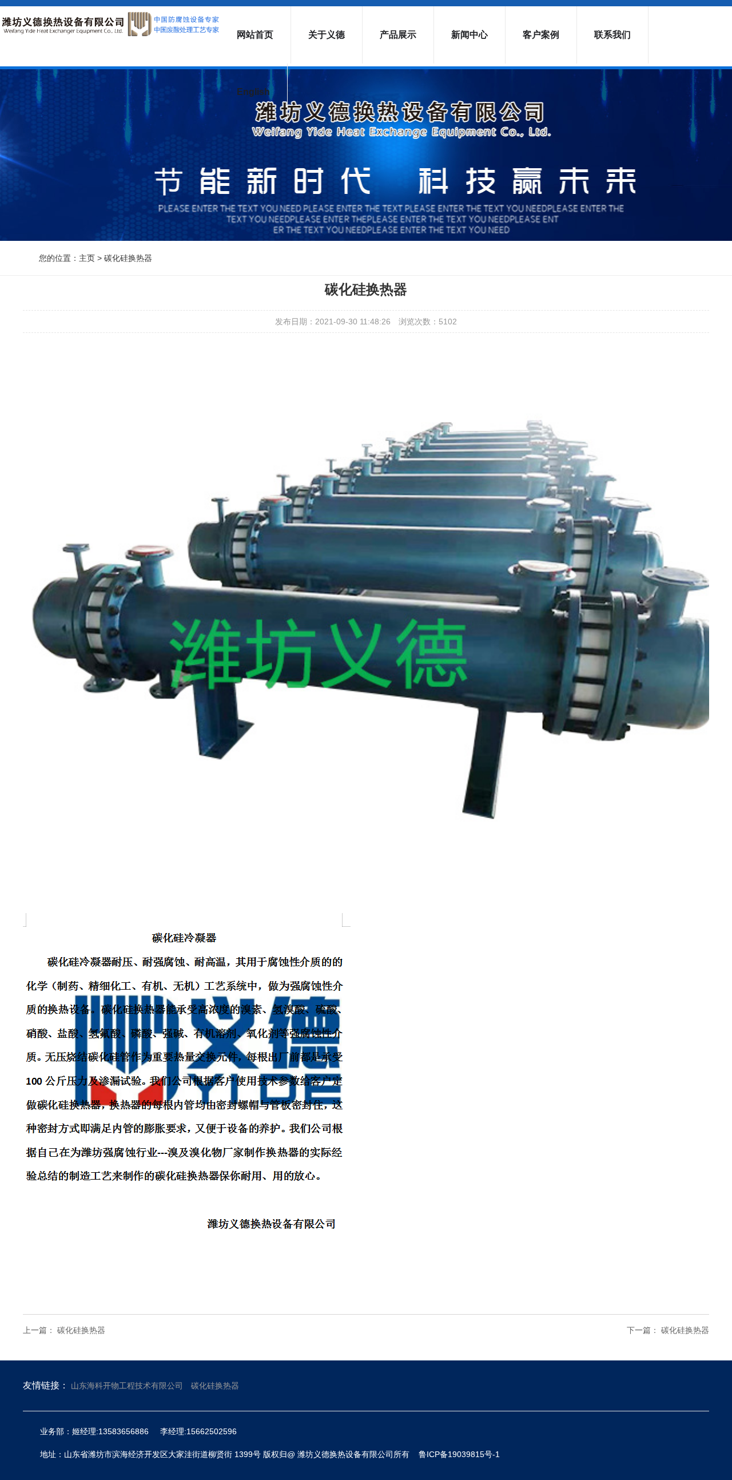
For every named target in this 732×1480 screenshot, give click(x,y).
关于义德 (326, 34)
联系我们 (612, 34)
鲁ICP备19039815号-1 (459, 1454)
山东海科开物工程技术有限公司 (127, 1385)
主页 (87, 258)
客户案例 (541, 34)
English (253, 92)
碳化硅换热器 (128, 258)
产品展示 (398, 34)
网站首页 (255, 34)
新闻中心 (469, 34)
